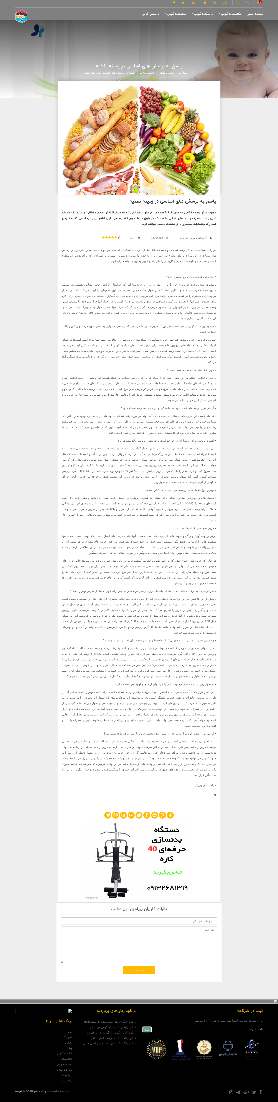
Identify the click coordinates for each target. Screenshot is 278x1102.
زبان (225, 2)
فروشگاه (67, 1037)
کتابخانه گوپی (176, 14)
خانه (69, 1031)
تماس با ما (66, 1080)
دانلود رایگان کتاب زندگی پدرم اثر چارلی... (110, 1032)
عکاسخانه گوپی (231, 14)
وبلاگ (69, 1048)
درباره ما (67, 1075)
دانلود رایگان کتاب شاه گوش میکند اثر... (111, 1027)
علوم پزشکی (166, 72)
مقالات (183, 72)
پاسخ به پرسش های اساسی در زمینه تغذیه (109, 72)
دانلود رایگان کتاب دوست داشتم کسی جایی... (108, 1043)
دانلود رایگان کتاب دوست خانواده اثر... (112, 1038)
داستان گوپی (150, 14)
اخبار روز (67, 1042)
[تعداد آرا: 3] (103, 237)
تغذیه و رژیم (146, 72)
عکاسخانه (66, 1058)
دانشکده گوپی (203, 14)
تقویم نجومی (64, 1064)
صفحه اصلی (255, 14)
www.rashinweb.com (58, 1091)
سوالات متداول (63, 1069)
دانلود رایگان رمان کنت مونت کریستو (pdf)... (109, 1021)
